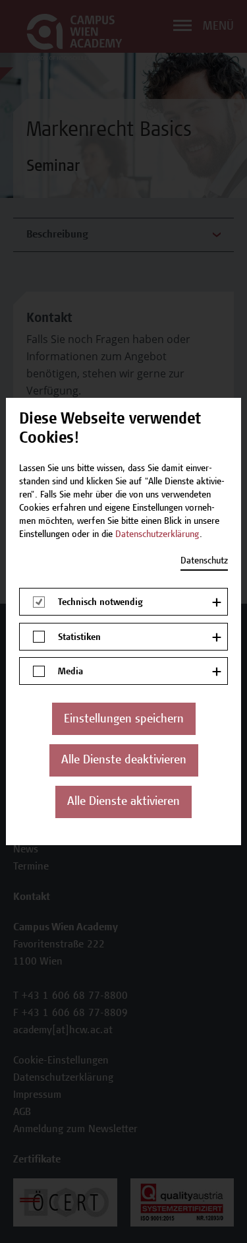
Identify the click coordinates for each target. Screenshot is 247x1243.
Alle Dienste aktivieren (123, 802)
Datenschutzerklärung (157, 535)
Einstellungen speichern (124, 720)
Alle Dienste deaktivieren (123, 761)
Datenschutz (204, 561)
